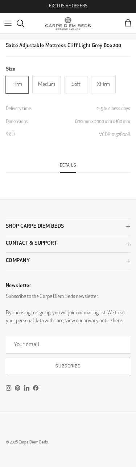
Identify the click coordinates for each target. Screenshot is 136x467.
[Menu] (8, 23)
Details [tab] (68, 166)
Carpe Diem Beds (33, 443)
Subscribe (68, 366)
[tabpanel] (68, 177)
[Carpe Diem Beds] (68, 23)
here (117, 321)
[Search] (24, 23)
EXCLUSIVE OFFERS (68, 6)
